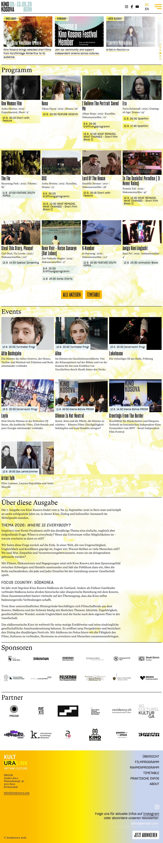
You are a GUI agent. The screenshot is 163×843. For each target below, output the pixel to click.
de (147, 5)
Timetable (93, 294)
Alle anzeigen (72, 294)
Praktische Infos (144, 778)
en (147, 9)
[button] (160, 44)
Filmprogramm (147, 762)
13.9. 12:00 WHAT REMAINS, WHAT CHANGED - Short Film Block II (101, 136)
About (154, 784)
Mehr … (108, 53)
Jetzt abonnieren (145, 835)
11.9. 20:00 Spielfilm (136, 118)
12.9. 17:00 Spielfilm (136, 126)
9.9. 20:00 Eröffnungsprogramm (97, 125)
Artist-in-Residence (64, 49)
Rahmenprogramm (144, 767)
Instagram (151, 814)
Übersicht (150, 756)
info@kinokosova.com (17, 792)
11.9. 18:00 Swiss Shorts (57, 278)
